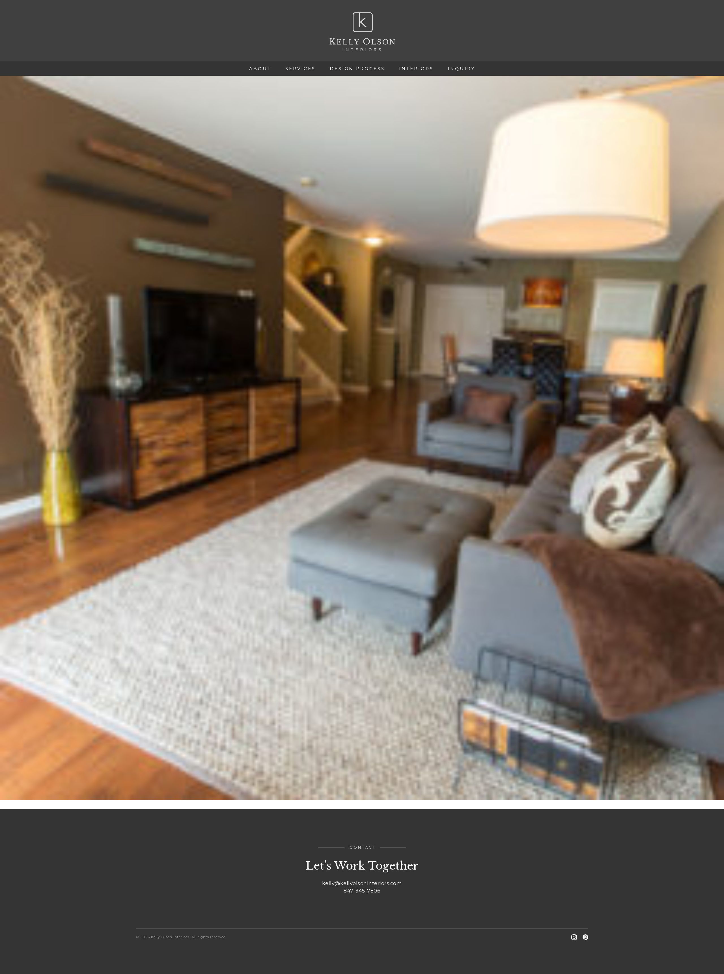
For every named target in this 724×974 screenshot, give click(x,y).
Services (300, 68)
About (260, 68)
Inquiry (461, 68)
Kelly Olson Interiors (362, 32)
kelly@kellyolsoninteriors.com (362, 883)
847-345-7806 (362, 891)
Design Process (357, 68)
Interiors (416, 68)
